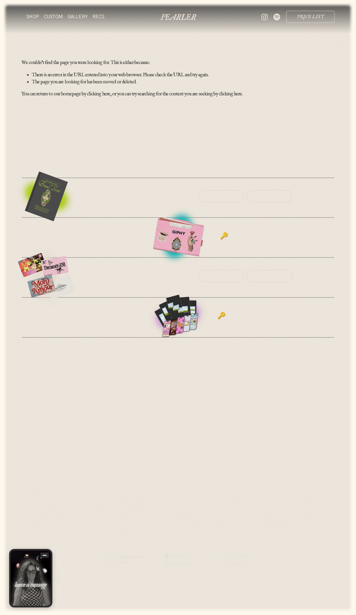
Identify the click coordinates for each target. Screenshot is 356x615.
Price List (310, 17)
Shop (32, 17)
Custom (53, 17)
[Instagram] (264, 17)
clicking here (98, 94)
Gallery (77, 17)
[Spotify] (277, 17)
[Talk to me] (30, 578)
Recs (99, 17)
